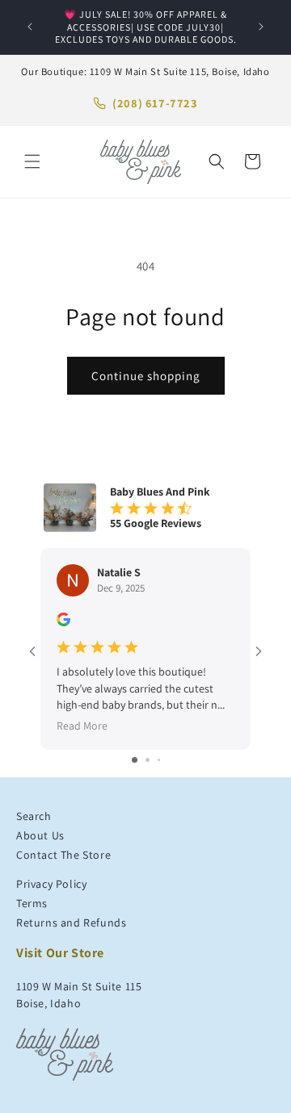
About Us (40, 835)
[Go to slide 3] (159, 760)
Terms (32, 903)
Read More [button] (82, 725)
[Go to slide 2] (148, 760)
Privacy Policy (51, 884)
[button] (32, 161)
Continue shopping (145, 375)
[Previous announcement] (30, 26)
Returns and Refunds (71, 922)
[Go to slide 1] (134, 760)
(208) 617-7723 (154, 103)
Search (34, 816)
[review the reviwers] (63, 622)
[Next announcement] (261, 26)
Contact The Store (63, 854)
